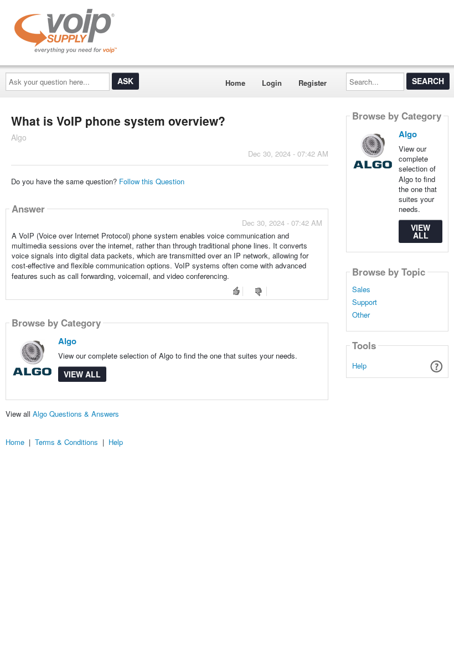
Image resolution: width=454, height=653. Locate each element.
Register (312, 82)
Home (235, 82)
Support (364, 302)
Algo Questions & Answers (76, 413)
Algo (67, 341)
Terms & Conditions (66, 442)
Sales (361, 289)
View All (82, 374)
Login (272, 82)
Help (359, 365)
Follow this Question (151, 181)
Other (361, 315)
